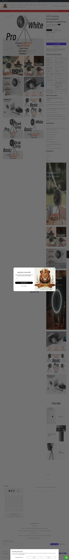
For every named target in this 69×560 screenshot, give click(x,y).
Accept (34, 557)
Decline (49, 557)
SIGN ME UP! (24, 282)
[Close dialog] (54, 268)
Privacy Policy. (22, 554)
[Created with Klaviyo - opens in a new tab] (34, 292)
